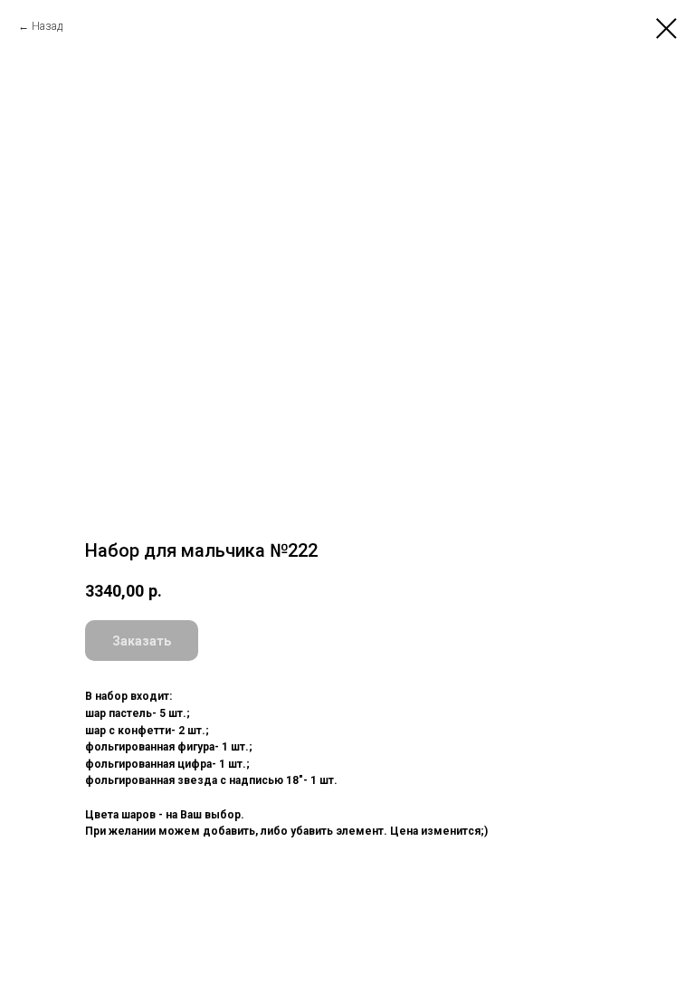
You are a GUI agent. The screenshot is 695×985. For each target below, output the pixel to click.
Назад (47, 26)
